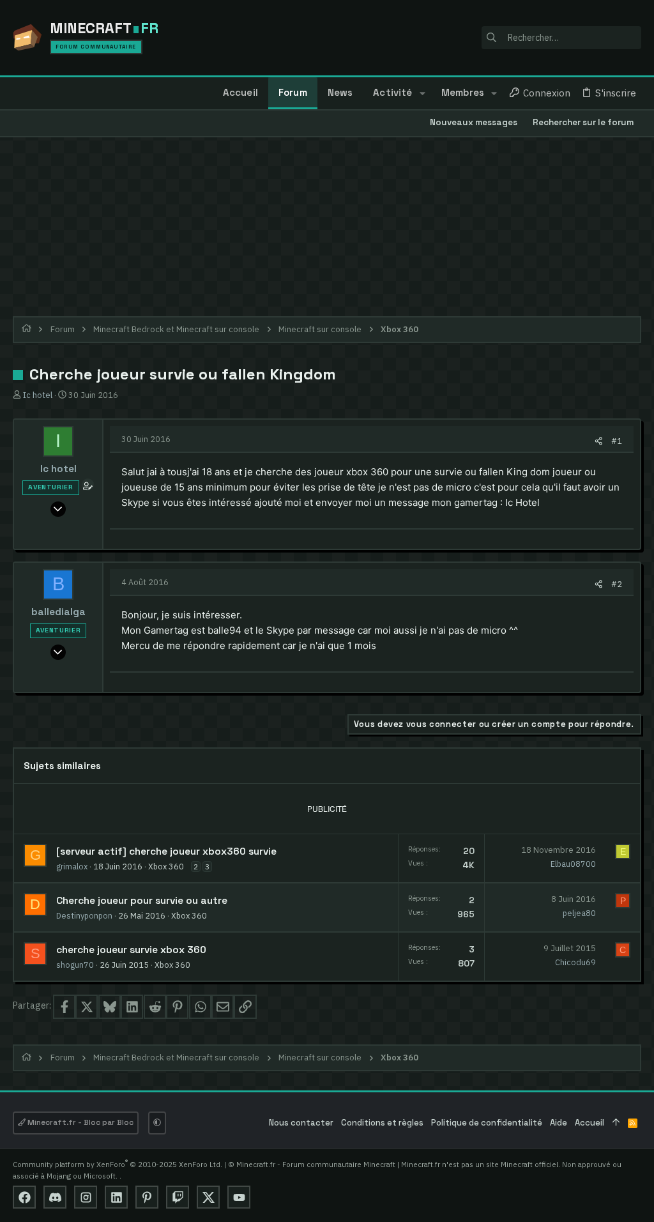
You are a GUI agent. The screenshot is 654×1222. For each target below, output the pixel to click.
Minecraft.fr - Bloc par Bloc (79, 1122)
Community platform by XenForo (117, 1164)
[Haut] (616, 1123)
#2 (616, 584)
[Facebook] (24, 1197)
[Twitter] (208, 1197)
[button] (421, 93)
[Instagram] (85, 1197)
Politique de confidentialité (486, 1122)
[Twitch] (177, 1197)
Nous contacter (301, 1122)
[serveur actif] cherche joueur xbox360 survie (166, 851)
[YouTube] (238, 1197)
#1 (616, 441)
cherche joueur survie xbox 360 (131, 949)
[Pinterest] (146, 1197)
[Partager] (598, 441)
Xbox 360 (166, 866)
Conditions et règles (382, 1122)
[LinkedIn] (116, 1197)
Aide (558, 1122)
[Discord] (54, 1197)
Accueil (589, 1122)
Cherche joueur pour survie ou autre (141, 900)
